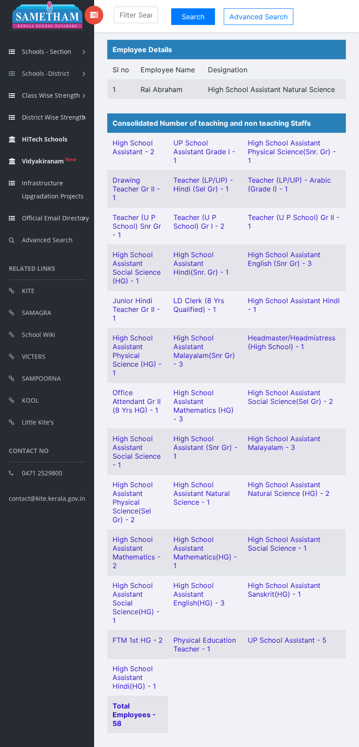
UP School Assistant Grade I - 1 (204, 151)
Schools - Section (46, 51)
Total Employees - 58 (134, 714)
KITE (28, 291)
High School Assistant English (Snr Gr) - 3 (284, 259)
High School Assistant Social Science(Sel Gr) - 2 (290, 397)
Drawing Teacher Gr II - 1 (136, 189)
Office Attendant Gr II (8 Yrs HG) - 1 (137, 401)
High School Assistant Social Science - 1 (137, 451)
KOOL (30, 400)
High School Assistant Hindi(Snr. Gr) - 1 (201, 263)
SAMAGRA (36, 312)
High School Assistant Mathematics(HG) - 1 (205, 552)
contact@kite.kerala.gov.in (47, 498)
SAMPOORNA (41, 378)
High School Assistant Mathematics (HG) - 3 (203, 405)
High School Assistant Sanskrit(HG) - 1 (284, 589)
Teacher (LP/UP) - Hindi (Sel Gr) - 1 (203, 184)
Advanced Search (47, 240)
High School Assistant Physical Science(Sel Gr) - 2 (133, 502)
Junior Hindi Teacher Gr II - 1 (136, 309)
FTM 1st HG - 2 (138, 640)
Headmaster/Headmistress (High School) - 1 (291, 342)
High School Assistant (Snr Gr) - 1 (205, 447)
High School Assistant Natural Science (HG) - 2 (289, 489)
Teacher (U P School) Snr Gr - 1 (137, 226)
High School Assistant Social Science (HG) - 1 (137, 267)
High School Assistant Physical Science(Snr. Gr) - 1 (292, 151)
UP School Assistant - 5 (287, 640)
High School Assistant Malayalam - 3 (284, 443)
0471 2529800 (42, 473)
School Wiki (38, 334)
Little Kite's (38, 422)
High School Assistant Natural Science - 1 (201, 493)
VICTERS (34, 356)
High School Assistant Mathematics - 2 (136, 552)
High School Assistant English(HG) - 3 (199, 594)
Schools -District (45, 73)
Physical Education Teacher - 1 (204, 644)
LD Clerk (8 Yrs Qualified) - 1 (198, 305)
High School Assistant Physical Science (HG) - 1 (137, 355)
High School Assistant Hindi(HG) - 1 (134, 677)
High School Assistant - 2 (134, 147)
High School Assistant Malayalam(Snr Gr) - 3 (204, 350)
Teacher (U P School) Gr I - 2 (199, 221)
